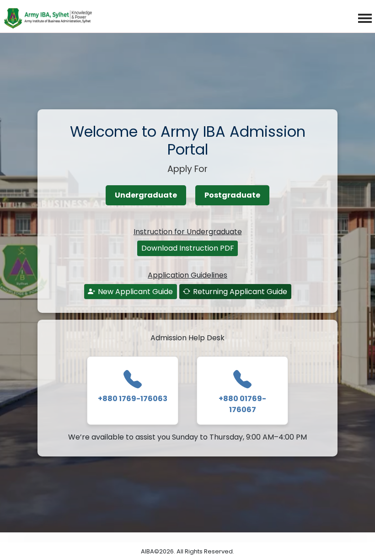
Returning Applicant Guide (240, 291)
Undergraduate (146, 195)
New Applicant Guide (135, 291)
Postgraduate (232, 195)
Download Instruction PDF (187, 248)
